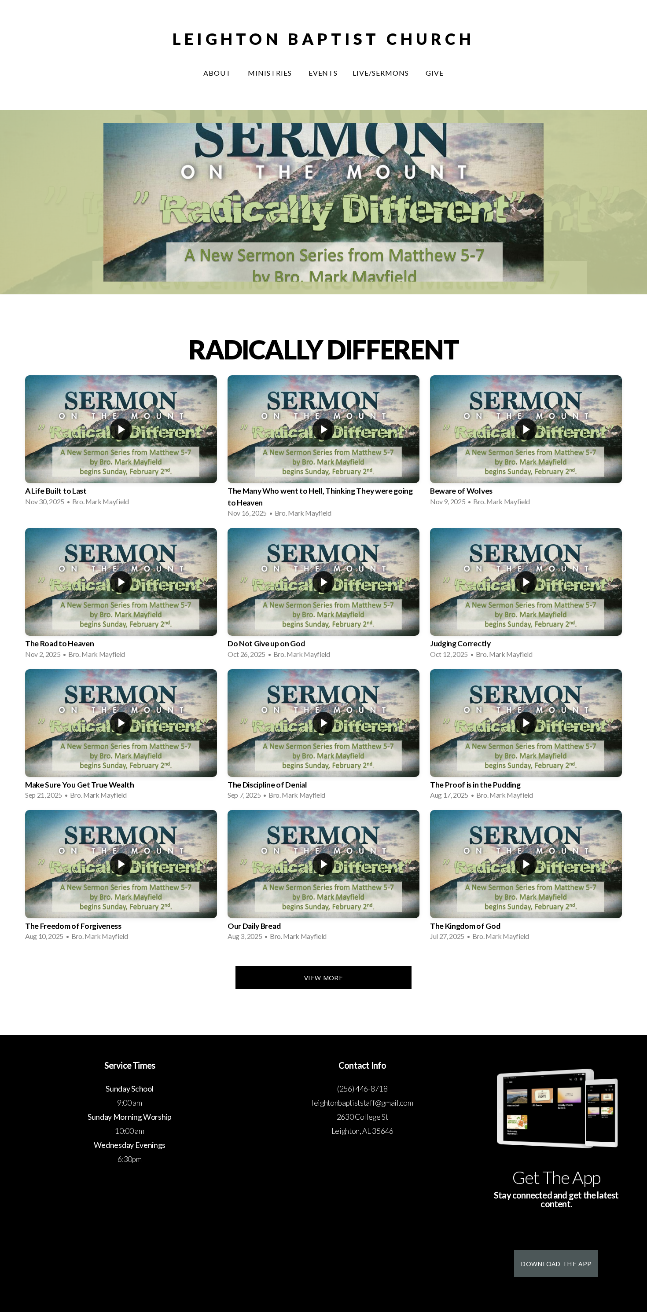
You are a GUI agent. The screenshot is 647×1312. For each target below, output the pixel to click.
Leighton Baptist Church (323, 38)
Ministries (271, 73)
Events (323, 73)
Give (435, 73)
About (218, 73)
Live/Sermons (381, 73)
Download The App (556, 1263)
